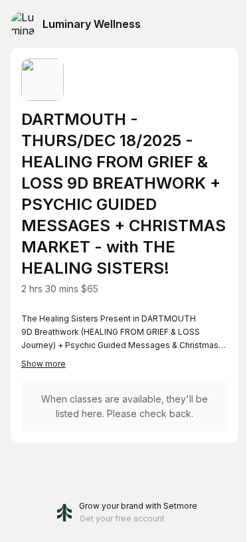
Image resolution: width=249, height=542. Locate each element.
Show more (43, 364)
